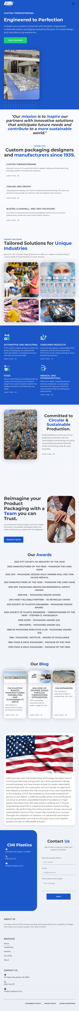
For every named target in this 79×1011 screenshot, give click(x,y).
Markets (7, 951)
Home (6, 943)
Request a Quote (14, 540)
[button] (73, 3)
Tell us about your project (52, 879)
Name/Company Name (51, 858)
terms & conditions (67, 1003)
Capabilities (8, 947)
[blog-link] (15, 676)
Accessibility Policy (33, 1003)
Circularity (8, 956)
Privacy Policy (50, 1003)
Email (44, 868)
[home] (9, 3)
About (6, 960)
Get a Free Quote (15, 40)
